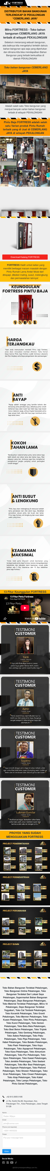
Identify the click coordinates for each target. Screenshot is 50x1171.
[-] (3, 1162)
